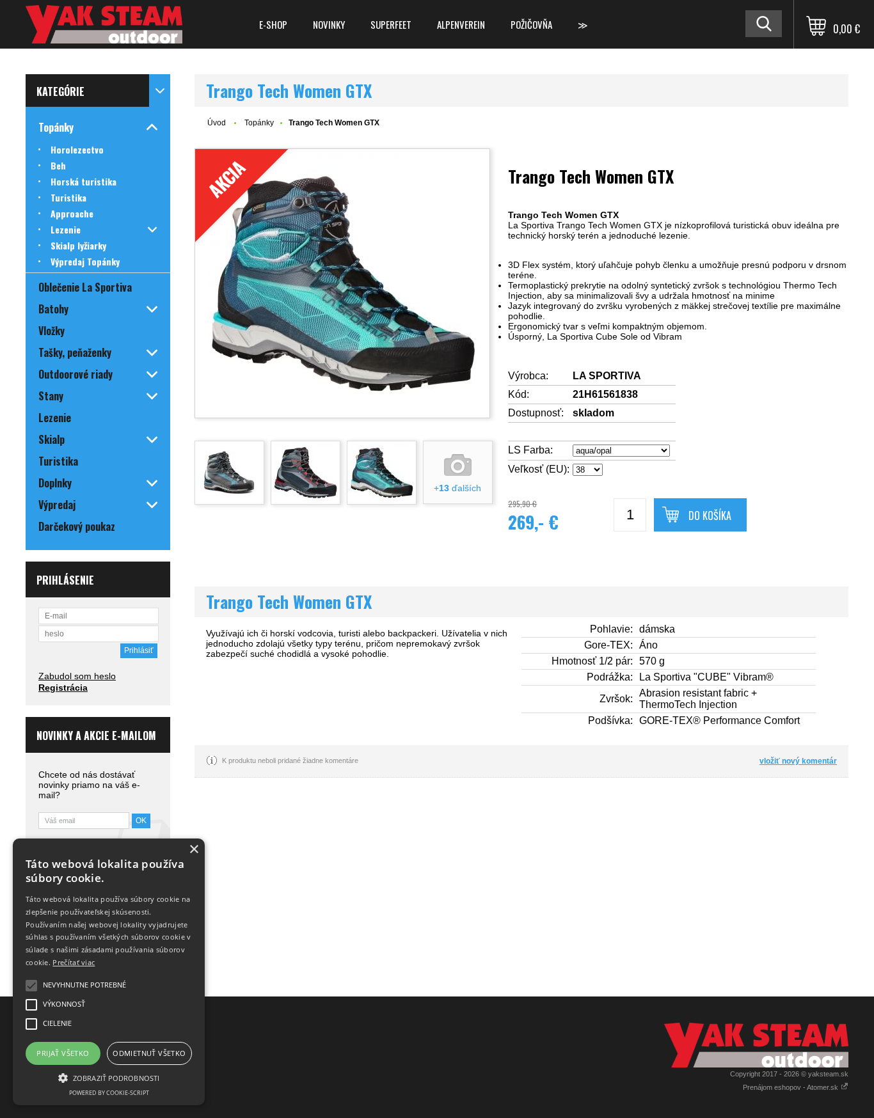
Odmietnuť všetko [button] (149, 1053)
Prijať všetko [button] (62, 1053)
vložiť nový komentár (798, 761)
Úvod (216, 122)
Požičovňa (531, 24)
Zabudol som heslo (77, 676)
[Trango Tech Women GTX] (229, 473)
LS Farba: (530, 450)
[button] (109, 1077)
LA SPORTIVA (607, 375)
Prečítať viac (73, 962)
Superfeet (390, 24)
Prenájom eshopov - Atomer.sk (791, 1087)
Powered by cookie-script (109, 1093)
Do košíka (709, 515)
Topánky (259, 122)
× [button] (193, 849)
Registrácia (63, 687)
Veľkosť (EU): (538, 469)
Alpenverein (461, 24)
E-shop (273, 24)
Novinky (329, 24)
